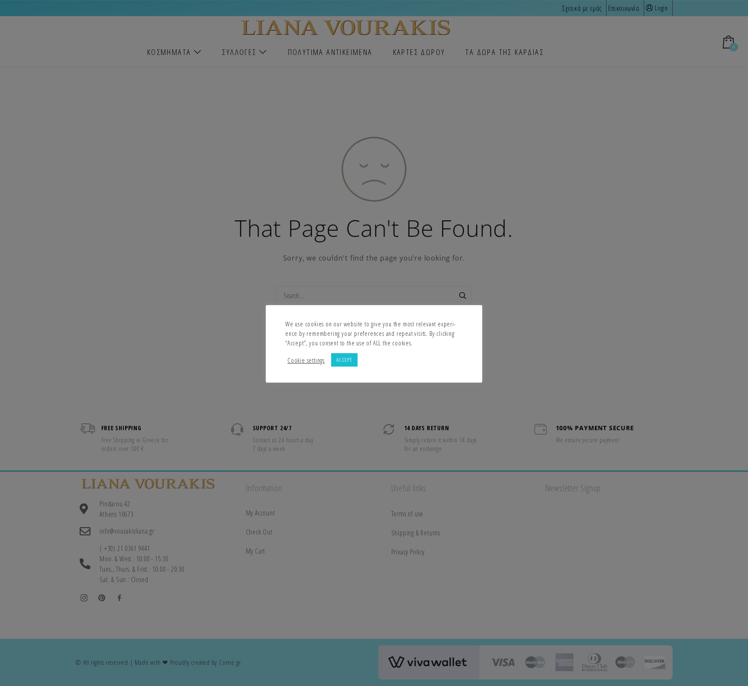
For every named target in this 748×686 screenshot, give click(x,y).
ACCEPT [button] (344, 360)
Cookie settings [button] (306, 360)
